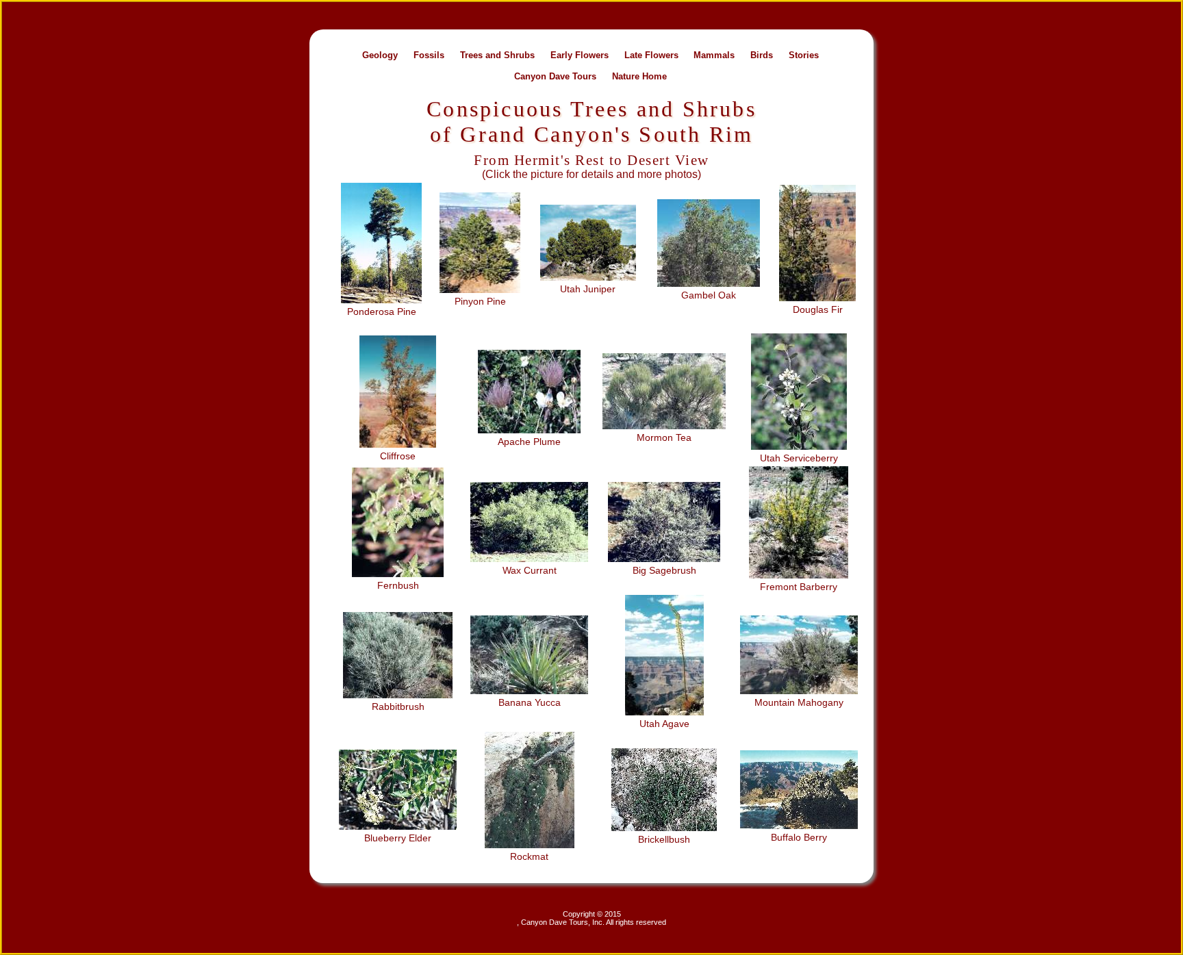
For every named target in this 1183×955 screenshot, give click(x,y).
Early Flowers (579, 54)
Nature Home (639, 76)
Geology (380, 54)
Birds (761, 54)
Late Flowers (651, 54)
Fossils (429, 54)
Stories (804, 54)
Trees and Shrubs (497, 54)
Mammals (714, 54)
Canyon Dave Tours (555, 76)
